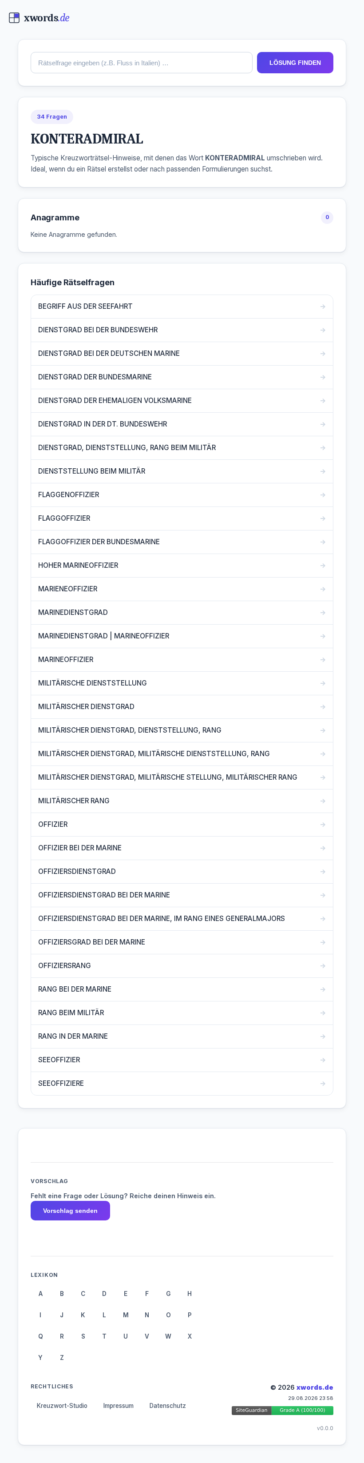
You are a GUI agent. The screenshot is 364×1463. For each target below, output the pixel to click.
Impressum (118, 1405)
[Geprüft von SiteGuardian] (283, 1412)
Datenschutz (168, 1405)
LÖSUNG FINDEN (295, 62)
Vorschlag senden (70, 1210)
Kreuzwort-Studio (62, 1405)
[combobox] (142, 62)
